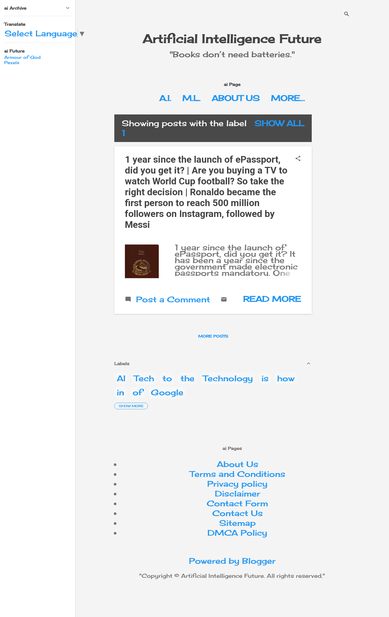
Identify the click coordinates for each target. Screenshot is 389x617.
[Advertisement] (352, 193)
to (167, 378)
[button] (298, 158)
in (120, 392)
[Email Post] (224, 299)
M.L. (191, 98)
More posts (213, 336)
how (286, 378)
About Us (236, 98)
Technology (228, 378)
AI (121, 378)
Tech (144, 378)
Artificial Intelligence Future (232, 38)
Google (167, 392)
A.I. (165, 98)
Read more (272, 299)
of (137, 392)
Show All (279, 123)
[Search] (346, 14)
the (187, 378)
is (265, 378)
